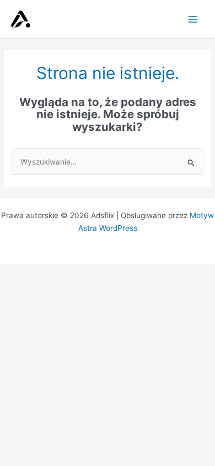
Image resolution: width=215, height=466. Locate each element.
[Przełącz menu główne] (193, 19)
